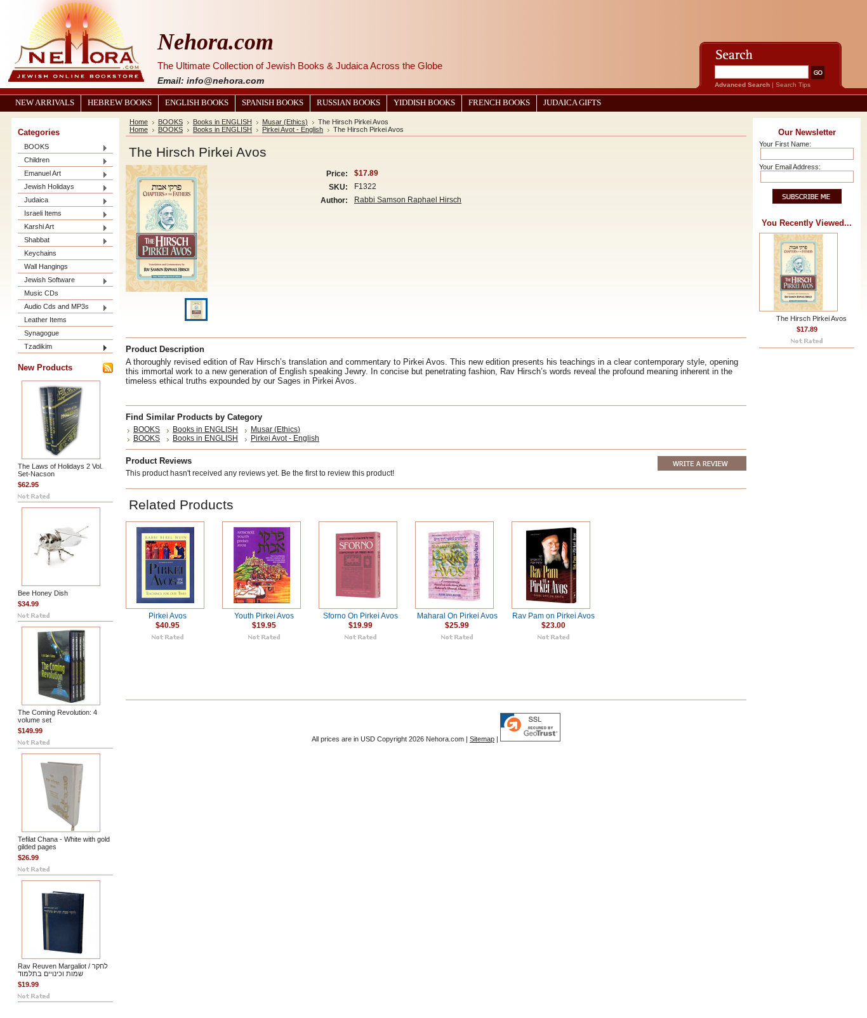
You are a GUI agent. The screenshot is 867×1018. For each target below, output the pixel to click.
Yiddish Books (424, 102)
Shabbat (34, 240)
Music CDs (41, 293)
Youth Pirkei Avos (264, 616)
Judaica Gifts (572, 102)
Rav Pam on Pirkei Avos (553, 616)
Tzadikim (35, 347)
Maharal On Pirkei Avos (457, 616)
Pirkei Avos (168, 616)
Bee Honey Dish (43, 593)
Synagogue (41, 333)
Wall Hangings (46, 266)
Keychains (40, 253)
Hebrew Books (120, 102)
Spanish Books (272, 102)
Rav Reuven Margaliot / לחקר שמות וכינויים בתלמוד (63, 969)
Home (138, 122)
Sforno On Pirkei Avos (360, 616)
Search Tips (793, 84)
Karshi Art (36, 227)
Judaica (33, 201)
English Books (196, 102)
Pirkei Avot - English (292, 129)
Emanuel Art (39, 174)
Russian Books (348, 102)
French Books (499, 102)
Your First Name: (785, 144)
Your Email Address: (790, 167)
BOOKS (33, 147)
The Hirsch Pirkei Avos (811, 318)
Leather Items (45, 319)
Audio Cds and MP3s (53, 307)
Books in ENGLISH (222, 122)
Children (34, 161)
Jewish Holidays (46, 187)
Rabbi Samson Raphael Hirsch (407, 199)
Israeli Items (40, 214)
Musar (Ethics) (285, 122)
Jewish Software (46, 280)
